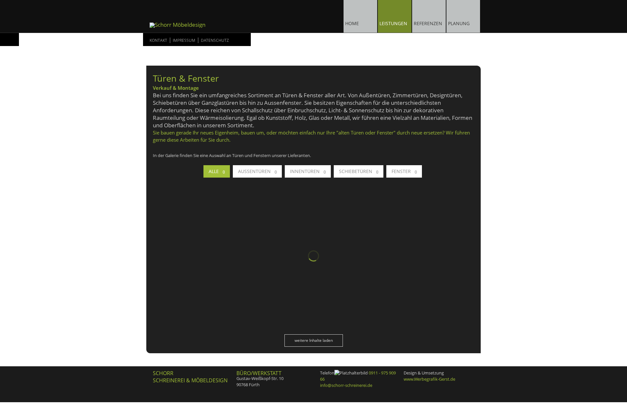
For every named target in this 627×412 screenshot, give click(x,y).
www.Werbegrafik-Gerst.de (429, 379)
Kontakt (158, 40)
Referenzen (428, 23)
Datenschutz (215, 40)
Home (352, 23)
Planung (459, 23)
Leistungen (393, 23)
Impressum (184, 40)
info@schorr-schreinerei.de (346, 385)
